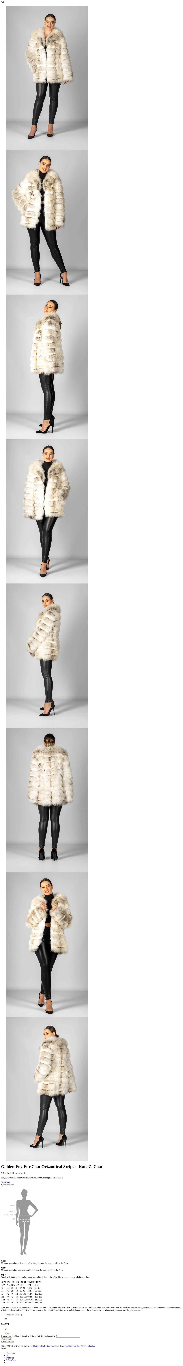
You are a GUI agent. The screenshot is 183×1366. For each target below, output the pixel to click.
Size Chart (5, 1182)
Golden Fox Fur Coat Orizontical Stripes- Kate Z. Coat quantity (28, 1336)
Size (3, 1324)
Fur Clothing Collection (40, 1346)
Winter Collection (88, 1346)
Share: (3, 1348)
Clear (7, 1333)
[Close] (2, 1186)
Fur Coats (55, 1346)
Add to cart (6, 1339)
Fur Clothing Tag (72, 1346)
